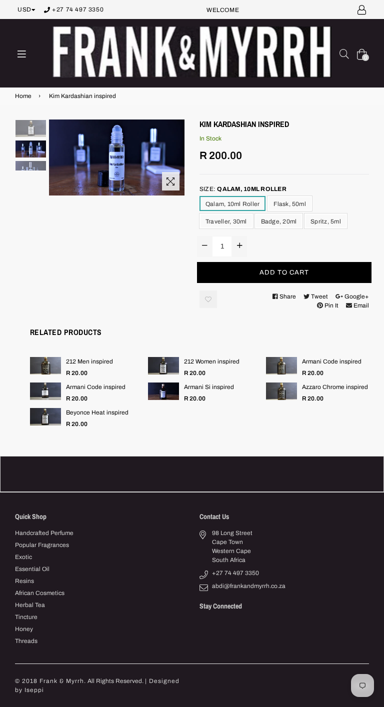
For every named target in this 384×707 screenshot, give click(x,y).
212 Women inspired (212, 361)
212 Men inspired (89, 361)
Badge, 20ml (279, 221)
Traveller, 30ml (226, 221)
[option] (30, 130)
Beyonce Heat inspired (97, 412)
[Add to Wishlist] (208, 299)
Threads (26, 641)
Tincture (26, 617)
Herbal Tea (30, 605)
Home (23, 96)
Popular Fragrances (42, 545)
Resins (24, 581)
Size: (243, 189)
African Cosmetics (39, 593)
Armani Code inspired (332, 361)
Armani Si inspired (209, 387)
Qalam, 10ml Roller (233, 204)
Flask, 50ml (290, 204)
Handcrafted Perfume (44, 533)
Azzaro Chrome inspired (335, 387)
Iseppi (34, 690)
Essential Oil (32, 569)
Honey (24, 629)
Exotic (23, 557)
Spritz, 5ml (325, 221)
